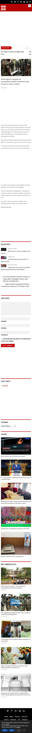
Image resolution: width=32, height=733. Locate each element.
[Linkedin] (27, 2)
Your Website (4, 335)
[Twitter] (15, 2)
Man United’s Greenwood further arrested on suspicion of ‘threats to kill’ (16, 285)
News (11, 716)
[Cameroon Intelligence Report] (3, 9)
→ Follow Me (4, 385)
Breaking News (12, 248)
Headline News (12, 265)
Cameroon (11, 256)
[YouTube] (24, 2)
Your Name (3, 321)
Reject (11, 730)
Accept (4, 730)
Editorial (24, 716)
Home (6, 716)
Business (13, 719)
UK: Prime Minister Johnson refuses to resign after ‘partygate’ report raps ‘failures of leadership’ (15, 279)
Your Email (3, 328)
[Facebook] (18, 2)
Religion (25, 719)
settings (18, 727)
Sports (6, 719)
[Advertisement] (16, 28)
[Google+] (21, 2)
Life (19, 719)
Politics (17, 716)
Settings (19, 730)
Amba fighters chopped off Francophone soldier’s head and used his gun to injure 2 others (15, 81)
